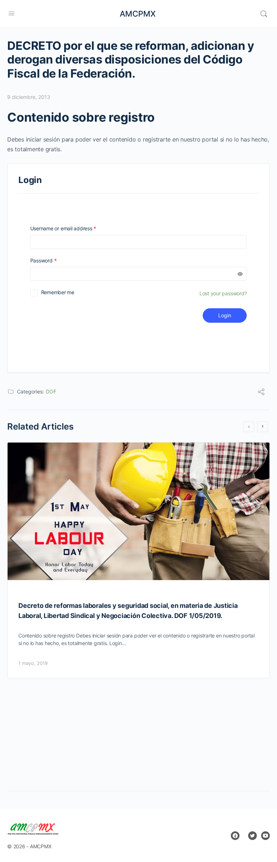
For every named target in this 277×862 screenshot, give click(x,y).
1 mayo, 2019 (33, 663)
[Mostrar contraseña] (240, 274)
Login (224, 315)
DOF (51, 391)
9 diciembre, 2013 (28, 97)
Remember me (57, 292)
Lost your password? (223, 293)
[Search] (263, 13)
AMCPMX (138, 13)
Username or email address (73, 228)
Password (53, 260)
